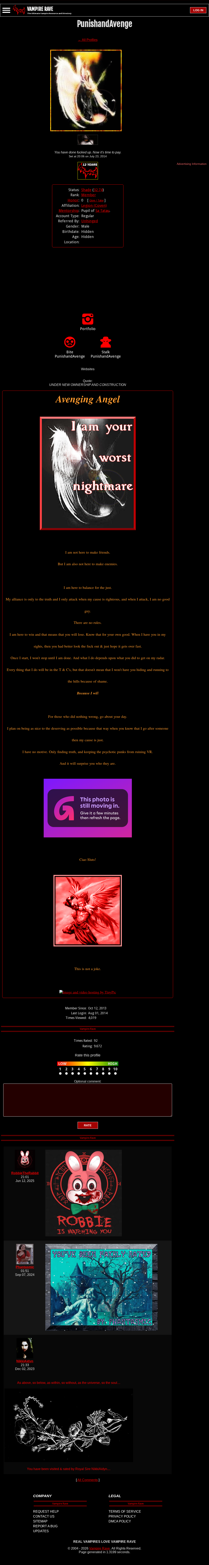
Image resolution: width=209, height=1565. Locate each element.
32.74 (98, 190)
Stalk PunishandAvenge (106, 354)
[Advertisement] (87, 276)
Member (88, 195)
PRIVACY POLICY (122, 1516)
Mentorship (69, 210)
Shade (86, 190)
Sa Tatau (102, 210)
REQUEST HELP (46, 1511)
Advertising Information (192, 163)
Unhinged (89, 221)
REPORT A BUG (45, 1526)
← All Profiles (88, 40)
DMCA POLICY (120, 1521)
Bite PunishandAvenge (70, 354)
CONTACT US (43, 1516)
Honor (73, 200)
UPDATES (41, 1531)
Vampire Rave (99, 1548)
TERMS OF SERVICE (125, 1511)
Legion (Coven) (94, 205)
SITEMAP (40, 1521)
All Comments (87, 1480)
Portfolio (88, 329)
